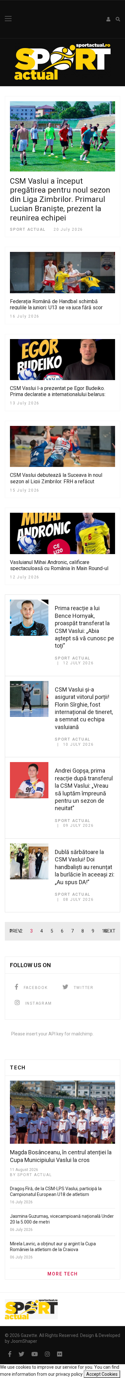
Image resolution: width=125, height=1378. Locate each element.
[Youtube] (34, 1354)
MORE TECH (62, 1273)
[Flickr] (59, 1354)
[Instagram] (47, 1354)
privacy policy (69, 1374)
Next (109, 931)
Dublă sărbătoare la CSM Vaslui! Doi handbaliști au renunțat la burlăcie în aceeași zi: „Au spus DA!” (84, 867)
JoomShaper (24, 1341)
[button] (108, 19)
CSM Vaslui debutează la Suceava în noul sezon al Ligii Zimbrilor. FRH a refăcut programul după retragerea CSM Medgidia (57, 481)
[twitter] (21, 1354)
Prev (15, 931)
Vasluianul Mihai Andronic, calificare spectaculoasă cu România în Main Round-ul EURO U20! (59, 568)
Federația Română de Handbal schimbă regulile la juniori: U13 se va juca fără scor (56, 304)
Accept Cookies (102, 1374)
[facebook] (10, 1354)
